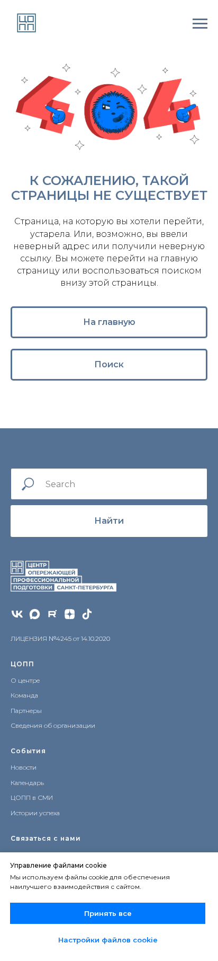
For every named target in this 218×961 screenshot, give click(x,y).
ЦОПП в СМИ (32, 797)
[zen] (69, 614)
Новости (24, 767)
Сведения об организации (53, 725)
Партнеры (26, 711)
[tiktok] (87, 614)
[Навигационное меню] (200, 24)
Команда (24, 695)
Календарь (27, 783)
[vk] (17, 614)
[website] (34, 614)
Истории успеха (35, 813)
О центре (25, 680)
